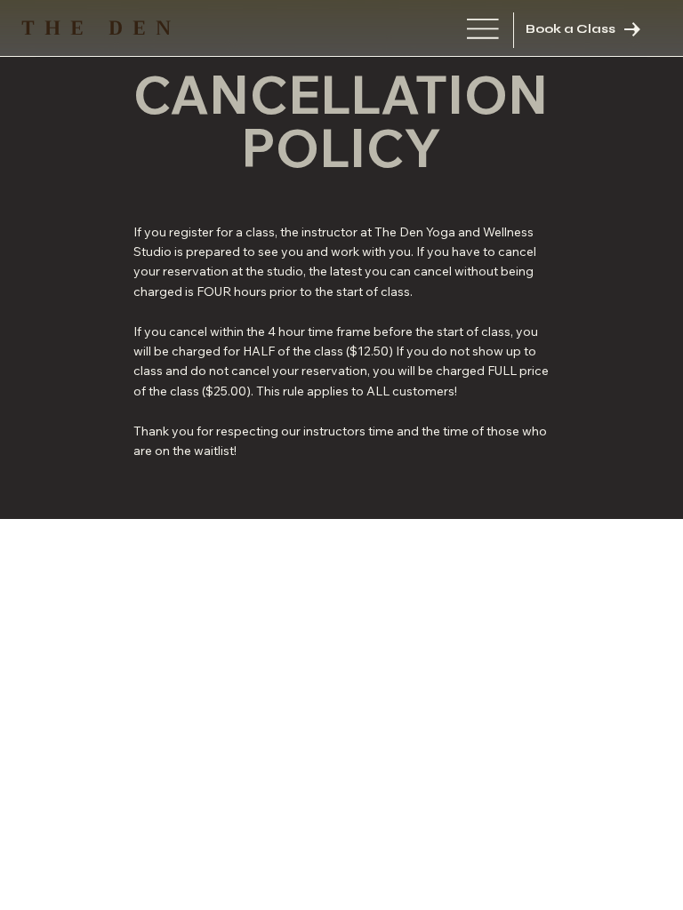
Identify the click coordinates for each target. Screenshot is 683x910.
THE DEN (101, 28)
